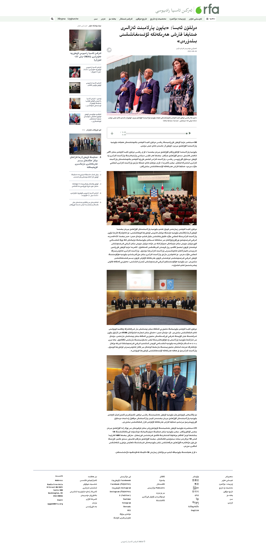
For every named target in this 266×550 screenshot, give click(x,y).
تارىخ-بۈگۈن (141, 19)
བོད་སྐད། (195, 503)
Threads (127, 506)
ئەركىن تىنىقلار (125, 19)
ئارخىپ (230, 503)
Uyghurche (73, 19)
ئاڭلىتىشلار (161, 484)
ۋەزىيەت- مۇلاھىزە (177, 19)
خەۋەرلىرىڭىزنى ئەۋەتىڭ (122, 518)
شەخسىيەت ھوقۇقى (90, 484)
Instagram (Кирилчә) (120, 491)
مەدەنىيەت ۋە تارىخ (158, 19)
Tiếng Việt (193, 506)
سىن (95, 19)
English (195, 510)
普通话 (195, 480)
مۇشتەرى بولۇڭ (125, 514)
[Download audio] (112, 133)
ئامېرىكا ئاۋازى (91, 499)
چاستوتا (162, 480)
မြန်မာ (196, 488)
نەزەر (103, 19)
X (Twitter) (125, 495)
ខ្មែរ (197, 499)
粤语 (196, 484)
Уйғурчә (61, 19)
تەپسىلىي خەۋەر (195, 19)
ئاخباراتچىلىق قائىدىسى (88, 480)
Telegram (126, 503)
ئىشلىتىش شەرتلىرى (90, 488)
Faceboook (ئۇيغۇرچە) (121, 480)
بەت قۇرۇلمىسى (91, 506)
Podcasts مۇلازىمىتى (156, 488)
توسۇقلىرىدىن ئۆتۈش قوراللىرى (153, 497)
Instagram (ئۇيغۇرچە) (121, 488)
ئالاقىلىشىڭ (160, 500)
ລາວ (197, 495)
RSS (129, 510)
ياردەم (94, 503)
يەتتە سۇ (112, 19)
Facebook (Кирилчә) (121, 484)
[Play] (190, 133)
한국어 (195, 491)
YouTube (127, 499)
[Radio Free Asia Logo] (187, 8)
